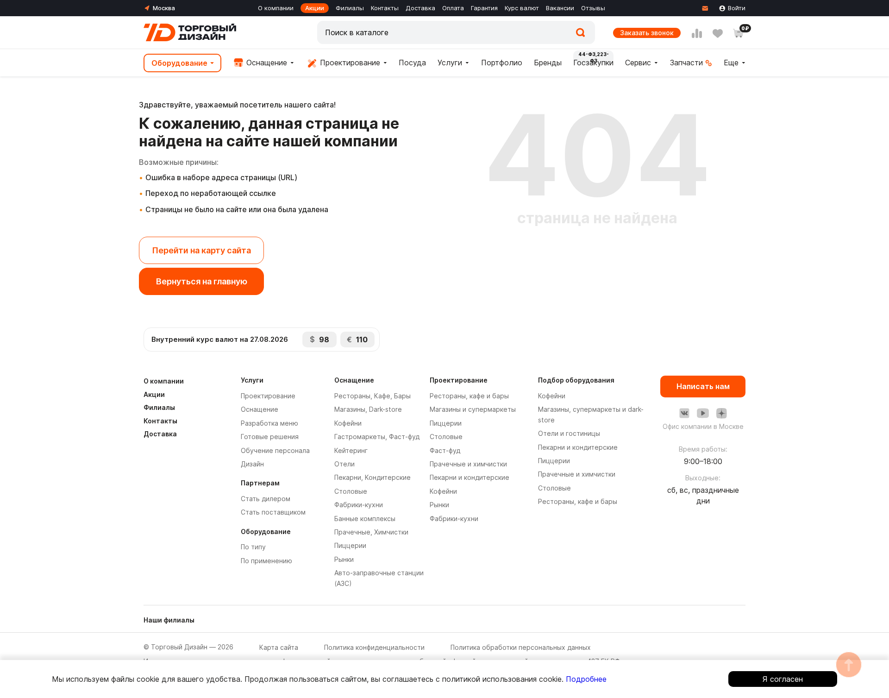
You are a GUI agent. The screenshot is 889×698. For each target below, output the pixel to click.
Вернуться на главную (201, 281)
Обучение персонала (275, 450)
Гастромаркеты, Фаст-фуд (376, 436)
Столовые (350, 491)
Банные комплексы (364, 518)
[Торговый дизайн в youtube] (702, 413)
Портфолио (501, 62)
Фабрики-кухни (358, 505)
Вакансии (560, 8)
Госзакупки (593, 62)
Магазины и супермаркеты (473, 409)
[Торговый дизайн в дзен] (721, 413)
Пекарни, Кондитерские (372, 477)
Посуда (412, 62)
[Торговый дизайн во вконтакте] (684, 413)
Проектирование (349, 62)
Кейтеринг (351, 450)
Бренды (548, 62)
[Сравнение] (697, 33)
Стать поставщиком (273, 512)
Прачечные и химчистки (468, 464)
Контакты (385, 8)
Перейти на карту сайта (201, 250)
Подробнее (586, 679)
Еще (731, 62)
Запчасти (686, 62)
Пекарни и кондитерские (469, 477)
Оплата (453, 8)
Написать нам (703, 386)
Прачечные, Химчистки (371, 532)
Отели (344, 464)
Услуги (450, 62)
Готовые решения (270, 436)
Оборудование (179, 63)
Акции (314, 8)
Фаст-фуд (445, 450)
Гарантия (484, 8)
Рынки (344, 559)
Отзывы (593, 8)
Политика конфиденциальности (374, 647)
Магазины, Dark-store (368, 409)
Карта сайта (278, 647)
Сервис (638, 62)
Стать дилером (265, 499)
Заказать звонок (647, 33)
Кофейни (348, 423)
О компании (276, 8)
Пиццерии (350, 545)
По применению (266, 561)
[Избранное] (718, 33)
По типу (253, 547)
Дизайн (252, 464)
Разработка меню (269, 423)
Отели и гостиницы (569, 433)
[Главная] (190, 32)
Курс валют (522, 8)
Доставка (420, 8)
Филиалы (350, 8)
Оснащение (265, 62)
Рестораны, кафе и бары (469, 396)
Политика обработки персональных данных (521, 647)
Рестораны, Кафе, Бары (372, 396)
